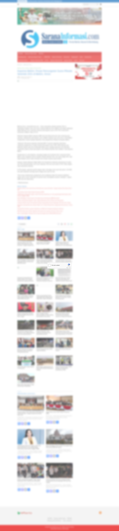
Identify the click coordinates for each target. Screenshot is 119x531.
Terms (70, 267)
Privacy (67, 267)
